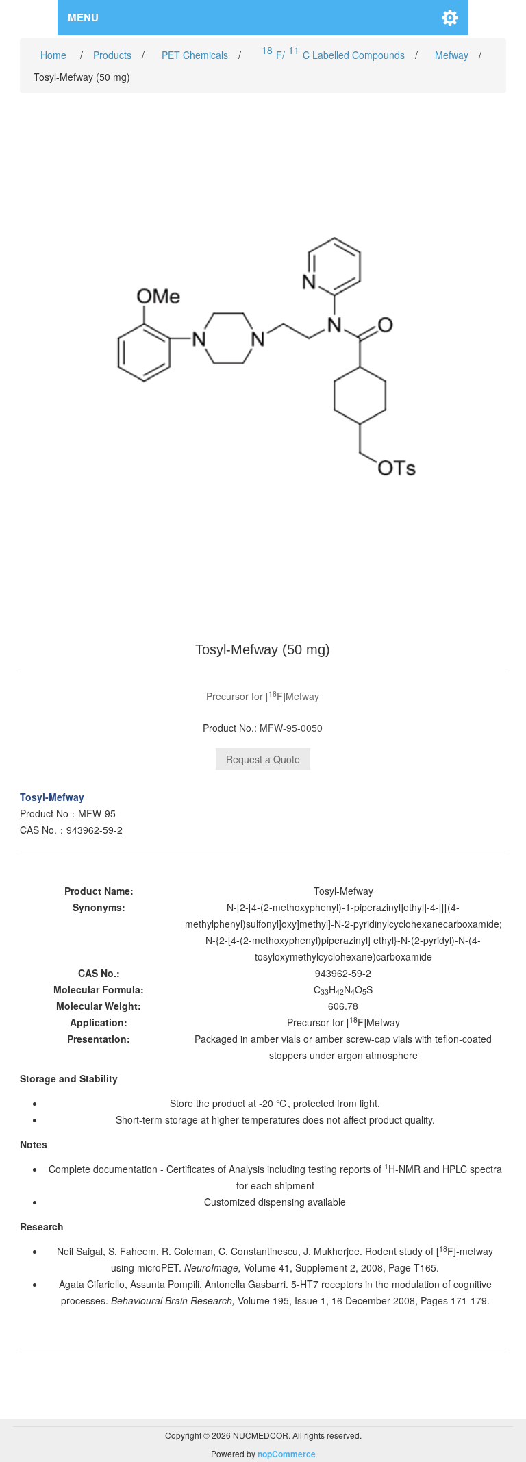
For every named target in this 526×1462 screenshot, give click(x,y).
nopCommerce (287, 1454)
